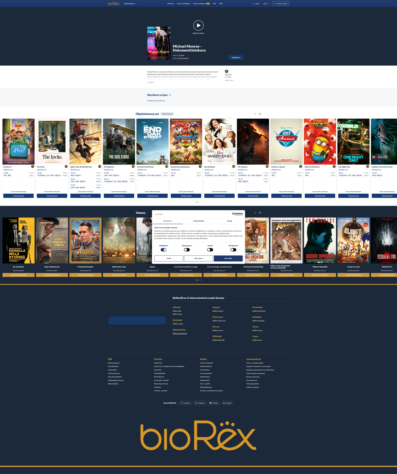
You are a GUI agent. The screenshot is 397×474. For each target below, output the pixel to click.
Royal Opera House (161, 384)
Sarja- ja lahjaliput (183, 3)
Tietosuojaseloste (252, 384)
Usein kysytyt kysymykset (255, 373)
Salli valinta (198, 258)
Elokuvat (170, 3)
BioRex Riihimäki (219, 340)
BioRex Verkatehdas (180, 333)
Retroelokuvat (159, 377)
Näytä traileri (198, 33)
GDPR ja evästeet (252, 387)
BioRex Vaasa (257, 340)
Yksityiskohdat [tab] (198, 221)
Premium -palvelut (160, 391)
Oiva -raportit (205, 384)
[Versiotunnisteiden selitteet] (170, 95)
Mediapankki (204, 380)
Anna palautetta (206, 373)
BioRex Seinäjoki (258, 321)
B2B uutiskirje (113, 384)
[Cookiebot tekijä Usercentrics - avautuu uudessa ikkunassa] (234, 214)
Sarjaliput (157, 387)
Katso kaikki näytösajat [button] (18, 192)
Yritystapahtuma (114, 373)
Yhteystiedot (204, 370)
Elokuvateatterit (114, 363)
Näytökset (236, 57)
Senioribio (157, 370)
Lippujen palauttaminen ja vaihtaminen (260, 370)
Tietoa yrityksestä (206, 363)
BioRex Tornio (257, 330)
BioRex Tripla (177, 314)
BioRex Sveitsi (178, 324)
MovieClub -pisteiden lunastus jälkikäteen (169, 366)
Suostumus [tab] (167, 221)
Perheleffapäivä (159, 373)
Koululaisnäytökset (115, 377)
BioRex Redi (177, 311)
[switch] (187, 249)
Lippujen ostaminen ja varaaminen (258, 366)
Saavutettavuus (251, 380)
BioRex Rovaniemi (258, 311)
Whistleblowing (206, 387)
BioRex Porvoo (218, 330)
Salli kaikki (228, 258)
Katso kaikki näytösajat (18, 275)
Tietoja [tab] (229, 221)
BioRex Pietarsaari (219, 321)
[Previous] (255, 114)
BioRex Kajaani (218, 311)
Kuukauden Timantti (161, 380)
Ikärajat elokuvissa (253, 377)
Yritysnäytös (112, 370)
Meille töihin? (205, 377)
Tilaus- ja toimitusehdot (254, 363)
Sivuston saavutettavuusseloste (211, 391)
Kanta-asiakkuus (201, 3)
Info (214, 3)
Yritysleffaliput (113, 366)
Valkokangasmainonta (116, 380)
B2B (220, 3)
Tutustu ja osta (18, 196)
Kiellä (169, 258)
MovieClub (158, 363)
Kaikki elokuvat (167, 114)
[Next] (259, 114)
